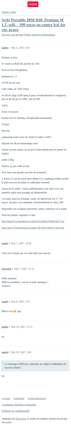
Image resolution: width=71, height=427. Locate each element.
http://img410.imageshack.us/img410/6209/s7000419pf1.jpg (33, 221)
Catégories (18, 398)
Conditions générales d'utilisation (19, 404)
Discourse (21, 418)
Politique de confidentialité (16, 411)
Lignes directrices (37, 398)
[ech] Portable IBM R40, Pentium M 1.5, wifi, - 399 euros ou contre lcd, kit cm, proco (33, 25)
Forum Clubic (9, 12)
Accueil (6, 398)
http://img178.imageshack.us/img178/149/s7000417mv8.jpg (33, 227)
